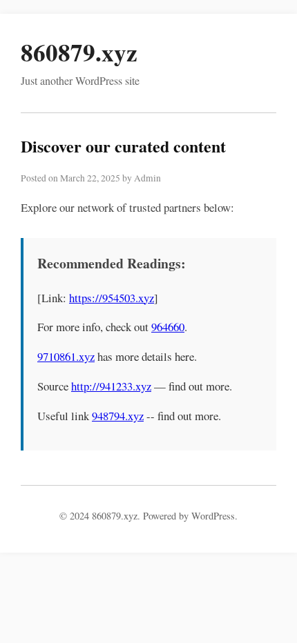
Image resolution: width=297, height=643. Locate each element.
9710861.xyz (66, 356)
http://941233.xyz (111, 386)
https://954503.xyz (111, 298)
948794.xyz (118, 416)
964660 (167, 327)
